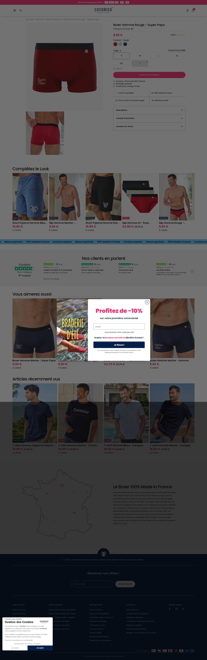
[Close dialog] (147, 302)
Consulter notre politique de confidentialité (18, 640)
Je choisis (15, 648)
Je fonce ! (119, 345)
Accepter (40, 648)
